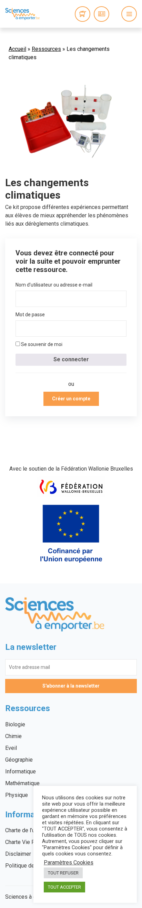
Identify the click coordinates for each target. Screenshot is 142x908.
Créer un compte (71, 398)
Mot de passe (30, 314)
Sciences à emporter (22, 13)
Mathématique (22, 783)
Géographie (19, 759)
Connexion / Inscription (101, 14)
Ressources (46, 49)
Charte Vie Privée (26, 842)
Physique (16, 795)
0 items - (82, 14)
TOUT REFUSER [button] (63, 872)
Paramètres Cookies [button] (68, 863)
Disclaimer (18, 854)
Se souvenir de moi (41, 344)
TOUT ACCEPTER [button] (64, 887)
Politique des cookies (31, 865)
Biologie (15, 724)
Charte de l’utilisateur (30, 830)
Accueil (17, 49)
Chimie (13, 736)
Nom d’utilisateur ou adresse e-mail (54, 285)
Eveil (11, 748)
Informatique (20, 771)
